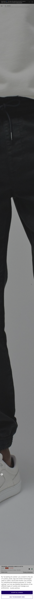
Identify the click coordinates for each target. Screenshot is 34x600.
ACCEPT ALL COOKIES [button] (17, 592)
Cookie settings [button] (15, 588)
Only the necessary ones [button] (17, 597)
